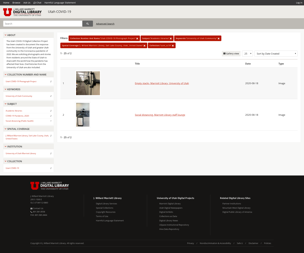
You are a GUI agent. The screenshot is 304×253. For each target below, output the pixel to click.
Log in (299, 2)
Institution (14, 146)
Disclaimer (253, 243)
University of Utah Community (19, 96)
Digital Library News (168, 220)
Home (6, 2)
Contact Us (37, 208)
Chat (38, 2)
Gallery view (232, 53)
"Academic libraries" (156, 38)
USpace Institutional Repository (174, 224)
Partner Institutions (231, 203)
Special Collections (104, 207)
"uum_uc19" (161, 45)
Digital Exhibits (166, 212)
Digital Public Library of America (237, 212)
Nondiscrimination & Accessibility (215, 243)
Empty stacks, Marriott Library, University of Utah (162, 83)
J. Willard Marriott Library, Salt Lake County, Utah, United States (27, 137)
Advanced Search (105, 23)
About (11, 35)
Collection (14, 161)
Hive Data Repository (169, 229)
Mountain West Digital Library (236, 207)
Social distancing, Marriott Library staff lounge (160, 114)
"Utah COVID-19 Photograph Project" (103, 38)
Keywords (13, 89)
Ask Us (26, 2)
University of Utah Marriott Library (21, 153)
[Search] (87, 24)
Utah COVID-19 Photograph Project (21, 81)
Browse (16, 2)
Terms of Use (102, 216)
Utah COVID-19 (59, 11)
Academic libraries (14, 110)
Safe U (240, 243)
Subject (12, 103)
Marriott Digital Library (170, 203)
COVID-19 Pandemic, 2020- (17, 115)
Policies (267, 243)
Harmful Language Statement (60, 2)
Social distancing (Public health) (19, 121)
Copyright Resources (105, 212)
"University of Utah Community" (197, 38)
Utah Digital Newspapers (170, 207)
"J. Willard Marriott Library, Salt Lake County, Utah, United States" (103, 45)
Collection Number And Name (26, 74)
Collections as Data (168, 216)
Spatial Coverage (18, 128)
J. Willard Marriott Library (42, 196)
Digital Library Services (106, 203)
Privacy (190, 243)
